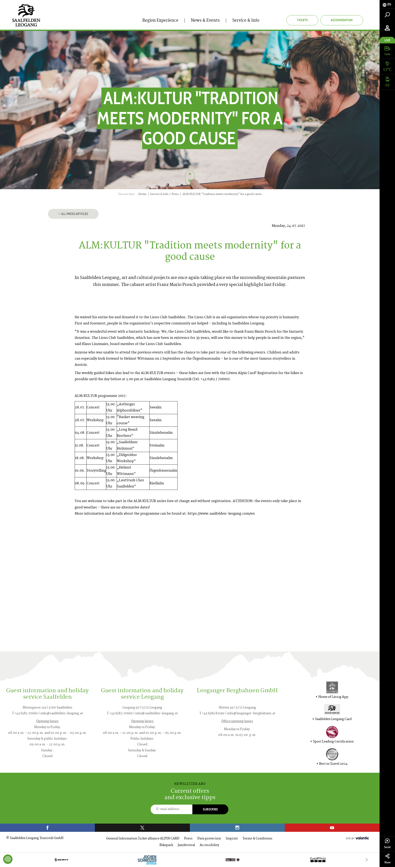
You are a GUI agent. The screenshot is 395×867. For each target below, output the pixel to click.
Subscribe (210, 809)
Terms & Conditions (257, 838)
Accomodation (342, 20)
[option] (190, 859)
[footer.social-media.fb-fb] (47, 828)
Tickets (302, 20)
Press (188, 838)
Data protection (209, 838)
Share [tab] (387, 862)
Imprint (232, 838)
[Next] (366, 859)
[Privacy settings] (8, 859)
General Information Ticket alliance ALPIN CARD (142, 838)
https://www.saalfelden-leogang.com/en (221, 513)
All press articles (74, 214)
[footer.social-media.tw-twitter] (142, 828)
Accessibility (209, 845)
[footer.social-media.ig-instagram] (237, 828)
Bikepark (166, 845)
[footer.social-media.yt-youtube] (332, 828)
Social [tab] (387, 847)
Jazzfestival (186, 845)
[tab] (387, 4)
